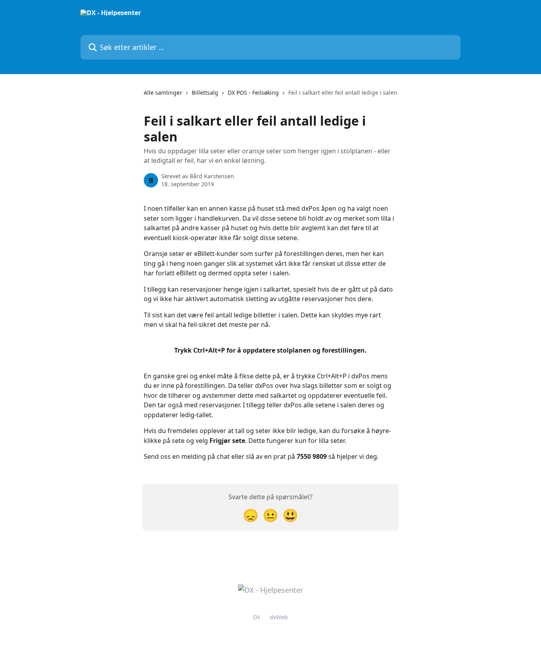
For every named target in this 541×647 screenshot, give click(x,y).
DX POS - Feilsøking (253, 92)
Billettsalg (205, 92)
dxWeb (279, 617)
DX (256, 617)
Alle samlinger (163, 92)
